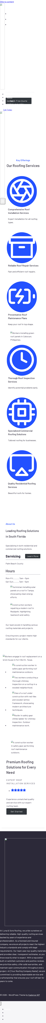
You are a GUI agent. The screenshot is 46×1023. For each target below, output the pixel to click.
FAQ (8, 104)
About (9, 97)
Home (9, 94)
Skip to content (7, 1)
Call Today (7, 110)
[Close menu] (0, 1003)
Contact (10, 100)
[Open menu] (2, 201)
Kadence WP (34, 995)
